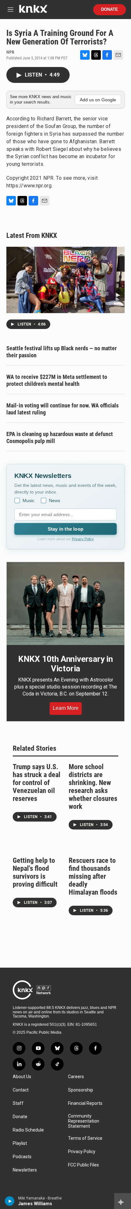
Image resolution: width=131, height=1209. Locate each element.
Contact (21, 1090)
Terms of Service (85, 1138)
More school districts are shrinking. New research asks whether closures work (93, 786)
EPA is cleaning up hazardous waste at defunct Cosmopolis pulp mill (59, 437)
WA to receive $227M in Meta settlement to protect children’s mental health (56, 380)
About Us (22, 1076)
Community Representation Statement (83, 1121)
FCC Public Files (83, 1165)
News (54, 500)
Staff (18, 1103)
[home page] (33, 11)
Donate (109, 9)
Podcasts (22, 1156)
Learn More (66, 708)
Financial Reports (85, 1103)
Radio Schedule (28, 1130)
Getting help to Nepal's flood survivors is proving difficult (35, 872)
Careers (76, 1076)
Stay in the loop (65, 529)
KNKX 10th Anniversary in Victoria (65, 663)
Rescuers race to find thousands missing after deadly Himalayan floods (93, 876)
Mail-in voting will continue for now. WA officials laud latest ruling (62, 409)
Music (28, 500)
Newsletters (25, 1170)
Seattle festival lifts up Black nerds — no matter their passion (61, 352)
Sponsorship (80, 1090)
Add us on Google (98, 99)
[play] (10, 1201)
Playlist (20, 1143)
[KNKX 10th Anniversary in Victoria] (65, 603)
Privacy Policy (83, 539)
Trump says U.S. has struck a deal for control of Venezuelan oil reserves (36, 783)
